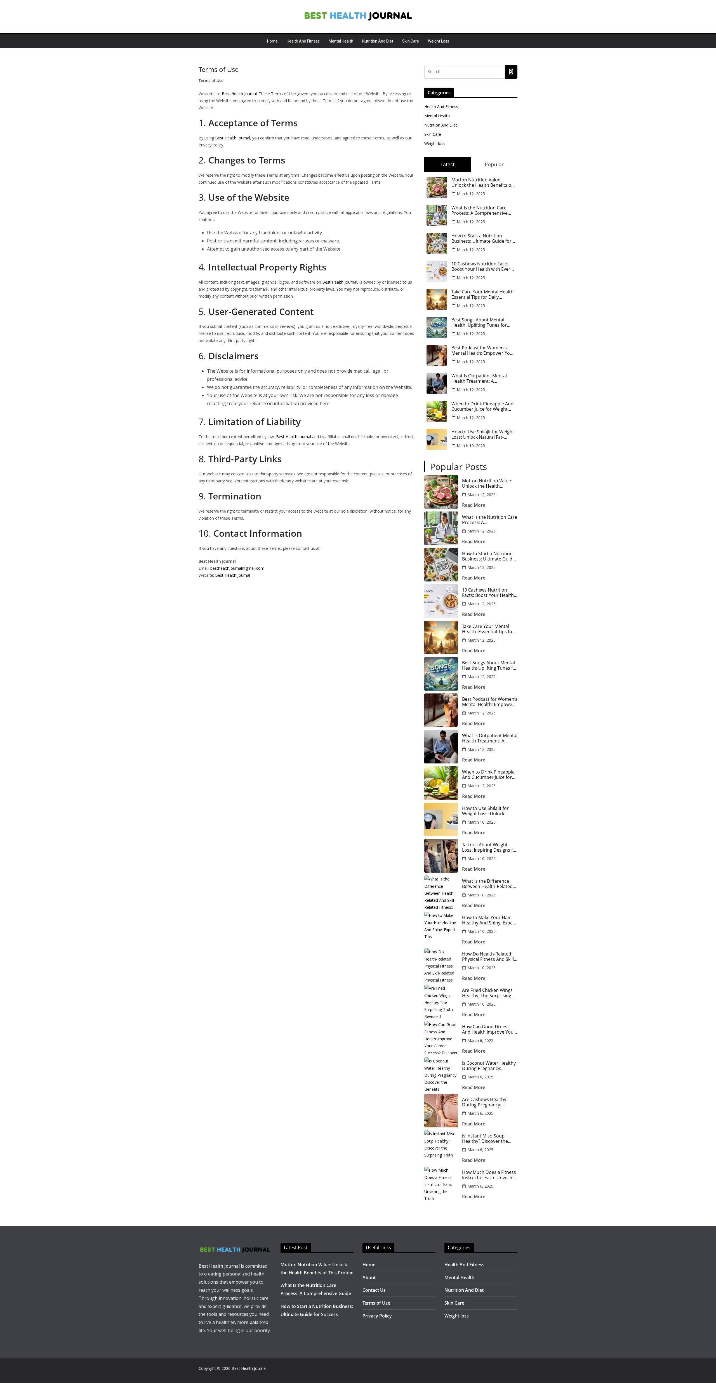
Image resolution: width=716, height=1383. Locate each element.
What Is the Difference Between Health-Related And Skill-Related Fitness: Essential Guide (488, 884)
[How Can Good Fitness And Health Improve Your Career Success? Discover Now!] (441, 1038)
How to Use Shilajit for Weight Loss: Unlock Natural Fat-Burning (482, 434)
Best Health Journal (239, 93)
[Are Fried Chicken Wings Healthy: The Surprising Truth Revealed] (441, 1001)
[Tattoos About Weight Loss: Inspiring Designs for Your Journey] (441, 856)
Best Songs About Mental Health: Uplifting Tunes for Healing (479, 322)
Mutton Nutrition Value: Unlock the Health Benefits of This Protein (482, 182)
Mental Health (341, 41)
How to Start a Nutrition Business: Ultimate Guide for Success (481, 238)
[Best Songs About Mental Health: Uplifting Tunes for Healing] (441, 674)
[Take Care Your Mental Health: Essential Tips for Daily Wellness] (441, 637)
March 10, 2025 (471, 445)
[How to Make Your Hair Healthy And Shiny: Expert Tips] (441, 928)
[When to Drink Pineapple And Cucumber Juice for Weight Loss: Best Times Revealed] (441, 783)
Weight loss (438, 41)
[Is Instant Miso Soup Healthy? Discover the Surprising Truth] (441, 1147)
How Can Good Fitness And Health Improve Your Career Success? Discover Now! (489, 1029)
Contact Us (374, 1290)
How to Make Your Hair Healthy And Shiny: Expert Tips (489, 920)
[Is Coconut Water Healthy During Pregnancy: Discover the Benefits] (441, 1074)
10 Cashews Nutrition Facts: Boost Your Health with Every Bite (482, 266)
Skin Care (410, 41)
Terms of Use (376, 1303)
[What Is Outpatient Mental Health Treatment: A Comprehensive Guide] (441, 746)
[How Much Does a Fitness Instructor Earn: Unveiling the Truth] (441, 1183)
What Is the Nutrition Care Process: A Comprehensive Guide (479, 210)
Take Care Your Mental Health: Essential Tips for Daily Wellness (483, 294)
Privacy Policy (377, 1316)
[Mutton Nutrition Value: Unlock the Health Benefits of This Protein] (441, 492)
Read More (473, 505)
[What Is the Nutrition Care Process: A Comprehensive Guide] (441, 528)
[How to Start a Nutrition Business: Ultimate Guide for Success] (441, 564)
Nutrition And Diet (377, 41)
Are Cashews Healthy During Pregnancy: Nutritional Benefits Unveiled (484, 1102)
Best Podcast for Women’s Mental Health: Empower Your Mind (483, 350)
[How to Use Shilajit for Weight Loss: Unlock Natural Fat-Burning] (441, 819)
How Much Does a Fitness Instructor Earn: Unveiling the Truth (489, 1175)
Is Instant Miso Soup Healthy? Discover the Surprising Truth (485, 1138)
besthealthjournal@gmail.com (237, 568)
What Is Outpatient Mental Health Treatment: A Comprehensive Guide (479, 378)
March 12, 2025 (471, 193)
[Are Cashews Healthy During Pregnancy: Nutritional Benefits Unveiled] (441, 1110)
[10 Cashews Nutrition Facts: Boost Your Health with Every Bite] (441, 601)
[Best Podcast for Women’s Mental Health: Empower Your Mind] (441, 710)
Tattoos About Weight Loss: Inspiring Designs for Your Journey (489, 847)
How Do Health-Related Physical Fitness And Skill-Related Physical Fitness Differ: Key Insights (488, 956)
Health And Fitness (303, 41)
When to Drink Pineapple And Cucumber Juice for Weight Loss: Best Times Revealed (482, 406)
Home (272, 41)
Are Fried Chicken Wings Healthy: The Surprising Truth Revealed (487, 993)
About (369, 1277)
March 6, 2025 (480, 1040)
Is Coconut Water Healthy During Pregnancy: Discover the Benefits (489, 1065)
